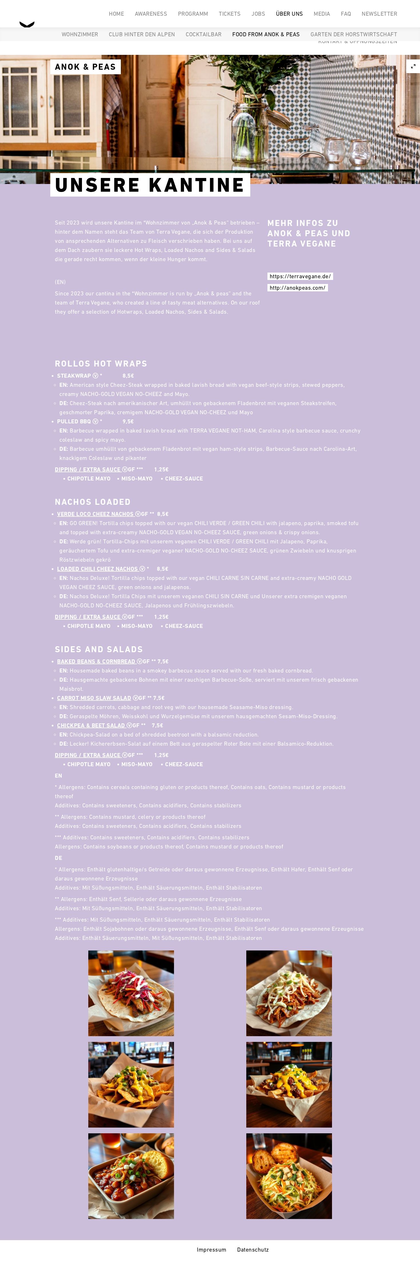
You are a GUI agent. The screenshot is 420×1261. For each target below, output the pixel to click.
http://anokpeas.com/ (298, 288)
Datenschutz (253, 1249)
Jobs (258, 14)
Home (116, 14)
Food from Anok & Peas (266, 34)
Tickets (230, 14)
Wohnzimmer (80, 34)
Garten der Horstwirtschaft (354, 34)
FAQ (346, 14)
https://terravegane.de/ (300, 276)
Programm (193, 14)
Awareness (151, 14)
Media (322, 14)
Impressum (212, 1249)
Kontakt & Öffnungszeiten (357, 41)
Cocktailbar (204, 34)
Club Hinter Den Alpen (142, 34)
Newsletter (379, 14)
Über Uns (289, 14)
